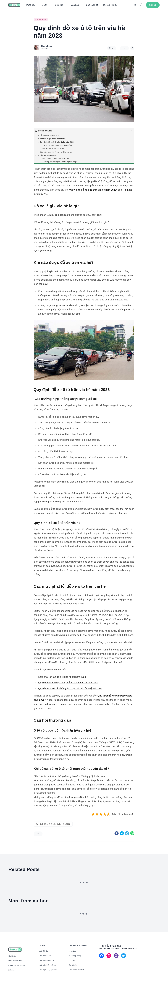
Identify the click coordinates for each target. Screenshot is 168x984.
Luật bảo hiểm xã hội (47, 965)
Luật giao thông (40, 19)
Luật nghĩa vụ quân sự (48, 970)
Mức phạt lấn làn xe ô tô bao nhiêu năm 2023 (62, 677)
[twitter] (122, 833)
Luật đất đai (43, 951)
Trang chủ (30, 5)
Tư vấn (44, 5)
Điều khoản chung (15, 961)
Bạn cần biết (92, 5)
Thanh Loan (46, 46)
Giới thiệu (12, 956)
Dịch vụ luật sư (110, 5)
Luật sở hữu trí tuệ (46, 960)
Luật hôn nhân (45, 956)
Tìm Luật (127, 189)
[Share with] (132, 48)
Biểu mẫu (59, 5)
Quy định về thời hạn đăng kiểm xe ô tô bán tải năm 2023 (68, 682)
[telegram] (127, 833)
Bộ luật (72, 960)
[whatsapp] (132, 833)
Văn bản (75, 5)
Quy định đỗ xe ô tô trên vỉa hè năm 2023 (53, 824)
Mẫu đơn (72, 951)
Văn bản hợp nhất (76, 970)
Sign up (152, 5)
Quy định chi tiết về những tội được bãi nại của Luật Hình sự (70, 688)
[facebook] (116, 833)
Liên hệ (11, 970)
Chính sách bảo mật (16, 965)
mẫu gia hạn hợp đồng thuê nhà (50, 704)
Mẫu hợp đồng (75, 956)
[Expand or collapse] (131, 130)
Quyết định (73, 965)
